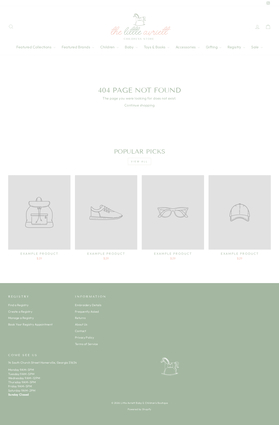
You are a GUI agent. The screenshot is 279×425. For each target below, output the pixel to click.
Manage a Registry (21, 318)
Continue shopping (139, 105)
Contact (80, 331)
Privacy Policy (84, 337)
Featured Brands (76, 47)
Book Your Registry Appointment (30, 324)
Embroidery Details (88, 305)
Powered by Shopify (139, 409)
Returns (80, 318)
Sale (255, 47)
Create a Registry (20, 311)
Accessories (186, 47)
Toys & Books (155, 47)
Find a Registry (18, 305)
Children (108, 47)
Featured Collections (34, 47)
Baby (130, 47)
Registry (235, 47)
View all (139, 161)
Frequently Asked (87, 311)
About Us (81, 324)
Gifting (212, 47)
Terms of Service (86, 344)
